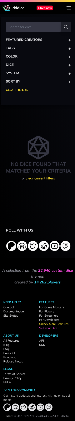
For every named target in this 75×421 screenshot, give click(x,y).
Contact (8, 307)
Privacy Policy (12, 378)
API (41, 340)
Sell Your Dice (48, 328)
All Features (11, 340)
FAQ (6, 349)
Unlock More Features (54, 324)
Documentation (13, 311)
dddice (9, 415)
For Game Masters (51, 307)
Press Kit (9, 353)
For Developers (49, 320)
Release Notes (13, 361)
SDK (42, 345)
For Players (46, 311)
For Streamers (48, 315)
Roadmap (9, 357)
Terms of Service (14, 374)
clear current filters (40, 178)
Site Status (10, 315)
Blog (6, 345)
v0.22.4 (35, 415)
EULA (7, 382)
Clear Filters (17, 90)
